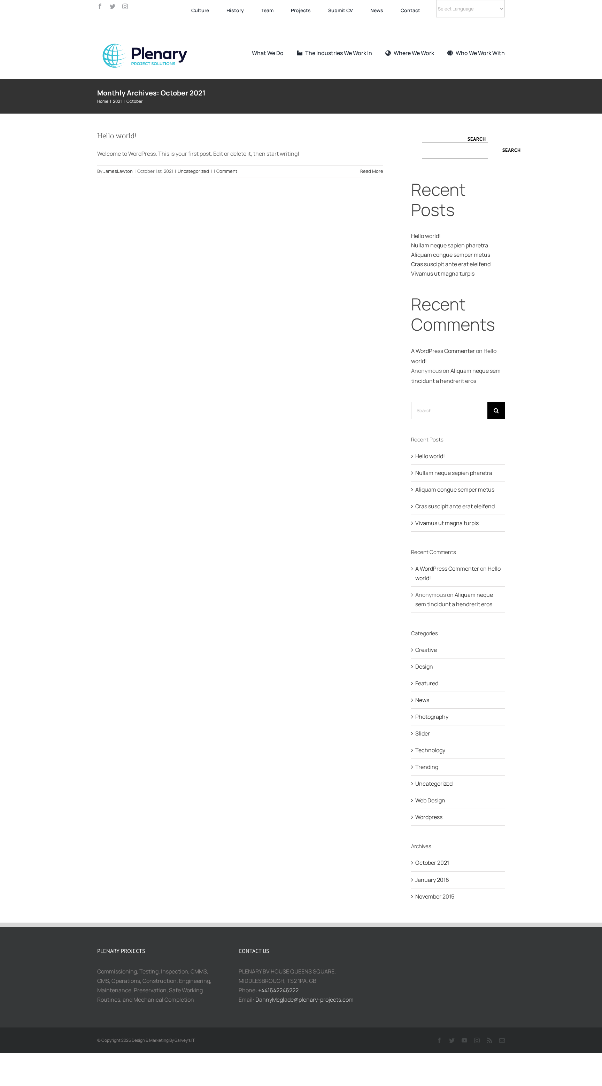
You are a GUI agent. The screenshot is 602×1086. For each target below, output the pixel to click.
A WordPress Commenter (443, 351)
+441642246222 (278, 990)
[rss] (489, 1040)
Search (477, 139)
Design (424, 666)
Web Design (430, 800)
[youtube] (464, 1040)
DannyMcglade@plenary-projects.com (304, 999)
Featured (426, 683)
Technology (430, 750)
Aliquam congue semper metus (450, 255)
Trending (426, 767)
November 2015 (434, 896)
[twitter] (112, 6)
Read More (371, 171)
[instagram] (125, 6)
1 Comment (225, 171)
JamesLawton (118, 171)
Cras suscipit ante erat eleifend (451, 264)
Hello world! (116, 135)
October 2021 (432, 863)
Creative (426, 650)
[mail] (502, 1040)
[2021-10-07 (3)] (149, 39)
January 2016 (432, 880)
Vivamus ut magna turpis (442, 273)
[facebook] (100, 6)
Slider (422, 733)
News (422, 700)
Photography (431, 717)
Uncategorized (193, 171)
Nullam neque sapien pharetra (449, 245)
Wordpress (428, 817)
